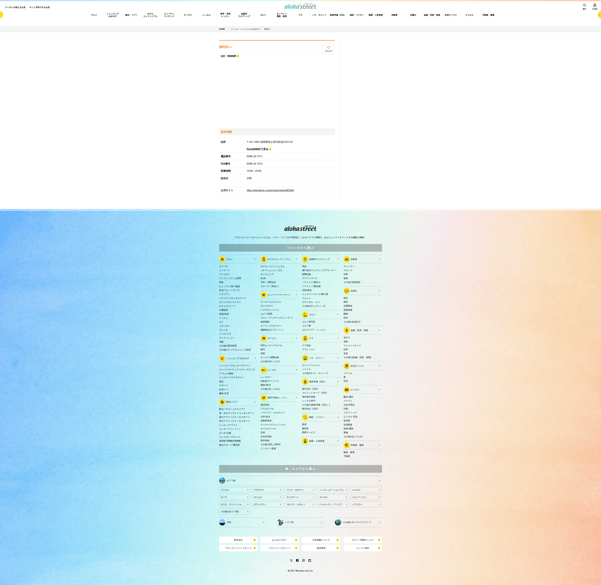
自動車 (354, 259)
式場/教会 (307, 290)
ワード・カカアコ (295, 490)
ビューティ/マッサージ (279, 294)
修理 (346, 278)
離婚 (346, 314)
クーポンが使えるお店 (15, 7)
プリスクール (267, 408)
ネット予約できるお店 (39, 7)
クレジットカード (352, 345)
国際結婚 (306, 274)
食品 (221, 381)
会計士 (347, 337)
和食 (221, 282)
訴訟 (346, 298)
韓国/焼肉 (224, 314)
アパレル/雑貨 (226, 373)
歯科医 (305, 428)
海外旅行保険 (308, 397)
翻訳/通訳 (348, 397)
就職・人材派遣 (316, 441)
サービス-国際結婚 (270, 357)
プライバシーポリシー (280, 548)
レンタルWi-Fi (309, 400)
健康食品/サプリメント (272, 330)
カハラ (224, 497)
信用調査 (348, 424)
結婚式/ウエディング (319, 259)
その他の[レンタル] (270, 389)
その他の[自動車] (352, 282)
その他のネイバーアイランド (357, 522)
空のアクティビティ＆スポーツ (234, 421)
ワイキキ (225, 490)
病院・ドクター (316, 417)
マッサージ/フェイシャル (273, 424)
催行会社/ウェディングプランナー (319, 270)
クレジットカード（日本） (315, 392)
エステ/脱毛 (266, 314)
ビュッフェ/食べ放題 (229, 286)
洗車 (346, 274)
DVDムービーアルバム (271, 345)
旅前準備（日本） (318, 381)
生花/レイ (224, 389)
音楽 (263, 432)
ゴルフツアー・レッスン (314, 330)
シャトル (306, 369)
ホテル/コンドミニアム (279, 259)
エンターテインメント (230, 429)
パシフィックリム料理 (230, 278)
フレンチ (223, 330)
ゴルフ (312, 314)
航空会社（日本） (311, 408)
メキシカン (224, 326)
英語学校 (265, 405)
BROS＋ (226, 47)
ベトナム (223, 318)
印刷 (346, 408)
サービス (272, 338)
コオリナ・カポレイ (296, 504)
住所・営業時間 (228, 56)
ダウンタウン (260, 504)
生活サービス (357, 366)
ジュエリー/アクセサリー (231, 377)
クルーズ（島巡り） (270, 286)
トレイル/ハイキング (229, 437)
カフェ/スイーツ (227, 306)
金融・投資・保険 (359, 330)
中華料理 (223, 310)
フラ (311, 338)
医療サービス (308, 432)
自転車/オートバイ (270, 381)
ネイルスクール (268, 428)
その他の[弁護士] (352, 322)
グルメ (229, 259)
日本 (229, 522)
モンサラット (293, 497)
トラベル (348, 373)
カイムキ (258, 497)
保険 (346, 341)
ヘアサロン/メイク (270, 310)
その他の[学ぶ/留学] (270, 444)
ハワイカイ (357, 504)
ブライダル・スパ (311, 302)
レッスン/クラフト (228, 425)
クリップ (328, 51)
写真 (304, 266)
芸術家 (347, 420)
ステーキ (223, 266)
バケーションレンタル (272, 270)
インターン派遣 (268, 448)
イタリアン (224, 294)
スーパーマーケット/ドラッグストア (237, 369)
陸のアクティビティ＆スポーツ (234, 417)
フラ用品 (306, 345)
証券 (346, 349)
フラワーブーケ (309, 278)
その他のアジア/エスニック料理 (235, 350)
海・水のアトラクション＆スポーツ (236, 413)
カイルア (356, 490)
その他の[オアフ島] (230, 511)
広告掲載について (321, 540)
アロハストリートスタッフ (238, 548)
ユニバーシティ (359, 497)
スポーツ (223, 385)
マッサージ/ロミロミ (271, 302)
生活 (346, 381)
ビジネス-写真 (350, 416)
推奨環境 (321, 548)
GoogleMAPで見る (257, 149)
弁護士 (354, 290)
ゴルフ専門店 (308, 322)
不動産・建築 (357, 445)
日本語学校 (266, 436)
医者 (304, 424)
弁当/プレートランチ (229, 290)
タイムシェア (267, 274)
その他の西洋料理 (228, 345)
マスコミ (348, 400)
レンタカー (266, 377)
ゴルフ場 (306, 325)
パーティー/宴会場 (311, 286)
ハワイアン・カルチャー (273, 412)
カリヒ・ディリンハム (231, 504)
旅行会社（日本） (311, 389)
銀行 (263, 349)
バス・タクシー (316, 358)
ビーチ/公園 (225, 433)
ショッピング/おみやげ (237, 358)
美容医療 (265, 322)
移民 (346, 302)
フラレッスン (308, 349)
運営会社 (238, 540)
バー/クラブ (225, 334)
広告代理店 (349, 405)
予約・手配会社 (268, 282)
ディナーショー (226, 338)
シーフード (224, 270)
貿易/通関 (348, 428)
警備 (346, 432)
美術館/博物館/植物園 (230, 441)
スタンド (348, 270)
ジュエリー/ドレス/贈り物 (315, 294)
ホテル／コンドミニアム (273, 266)
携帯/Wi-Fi (266, 385)
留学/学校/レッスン (277, 397)
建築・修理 (349, 452)
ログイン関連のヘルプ (363, 540)
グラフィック (350, 412)
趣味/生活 (224, 393)
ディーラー (349, 266)
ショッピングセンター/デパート (235, 365)
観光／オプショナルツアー (232, 409)
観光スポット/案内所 (229, 445)
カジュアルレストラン (230, 302)
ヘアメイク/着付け (311, 282)
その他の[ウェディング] (313, 306)
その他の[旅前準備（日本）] (316, 405)
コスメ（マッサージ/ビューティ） (277, 317)
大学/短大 (265, 416)
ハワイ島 (289, 522)
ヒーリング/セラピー (271, 325)
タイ (221, 322)
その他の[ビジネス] (353, 436)
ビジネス (355, 389)
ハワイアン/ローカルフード (232, 298)
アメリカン (224, 274)
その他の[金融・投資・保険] (357, 357)
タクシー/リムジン (311, 365)
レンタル (272, 370)
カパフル (323, 497)
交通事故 (348, 306)
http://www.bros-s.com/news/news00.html (270, 190)
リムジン (306, 298)
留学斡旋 (265, 440)
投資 (346, 353)
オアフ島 (231, 480)
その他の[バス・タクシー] (314, 373)
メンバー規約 (362, 548)
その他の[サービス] (270, 361)
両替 (263, 353)
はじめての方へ (279, 540)
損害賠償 (348, 310)
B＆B (263, 278)
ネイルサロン (267, 306)
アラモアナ (259, 490)
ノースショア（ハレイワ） (331, 490)
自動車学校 (266, 420)
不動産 (347, 456)
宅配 (221, 342)
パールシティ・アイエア (330, 504)
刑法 (346, 317)
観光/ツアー (232, 402)
